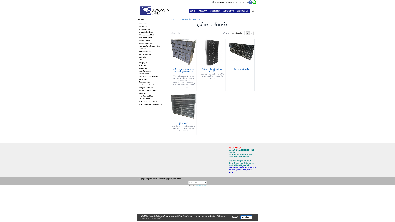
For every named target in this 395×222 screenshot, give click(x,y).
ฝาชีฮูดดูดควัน (143, 63)
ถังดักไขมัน (142, 57)
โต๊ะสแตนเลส (143, 27)
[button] (253, 11)
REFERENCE (228, 11)
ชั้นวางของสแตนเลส (145, 38)
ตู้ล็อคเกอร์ (142, 93)
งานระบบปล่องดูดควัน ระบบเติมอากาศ (150, 104)
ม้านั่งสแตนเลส (143, 65)
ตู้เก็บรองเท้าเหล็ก (144, 99)
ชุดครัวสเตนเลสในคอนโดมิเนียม (148, 77)
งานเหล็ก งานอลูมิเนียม (146, 96)
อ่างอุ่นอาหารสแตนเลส (146, 88)
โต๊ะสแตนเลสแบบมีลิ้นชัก (146, 35)
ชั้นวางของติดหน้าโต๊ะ (145, 43)
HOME (192, 11)
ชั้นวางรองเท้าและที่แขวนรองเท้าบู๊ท (149, 46)
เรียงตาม (226, 33)
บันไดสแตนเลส (144, 79)
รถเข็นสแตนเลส (144, 74)
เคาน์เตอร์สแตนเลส (145, 52)
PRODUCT (203, 11)
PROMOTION (215, 11)
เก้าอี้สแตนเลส (143, 60)
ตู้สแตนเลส (142, 49)
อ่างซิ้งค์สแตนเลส (144, 29)
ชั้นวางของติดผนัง (144, 40)
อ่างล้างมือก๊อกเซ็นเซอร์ (146, 32)
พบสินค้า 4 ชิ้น (175, 33)
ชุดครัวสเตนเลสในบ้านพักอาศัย (148, 85)
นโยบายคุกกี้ (157, 218)
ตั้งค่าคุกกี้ (235, 217)
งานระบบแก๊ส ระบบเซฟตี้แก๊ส (148, 102)
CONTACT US (242, 11)
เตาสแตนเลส (143, 68)
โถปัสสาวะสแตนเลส (145, 82)
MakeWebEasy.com (200, 185)
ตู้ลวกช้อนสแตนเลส (145, 54)
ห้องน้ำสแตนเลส (144, 24)
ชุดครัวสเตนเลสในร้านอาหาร (148, 90)
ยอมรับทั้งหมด (246, 217)
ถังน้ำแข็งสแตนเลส (145, 71)
